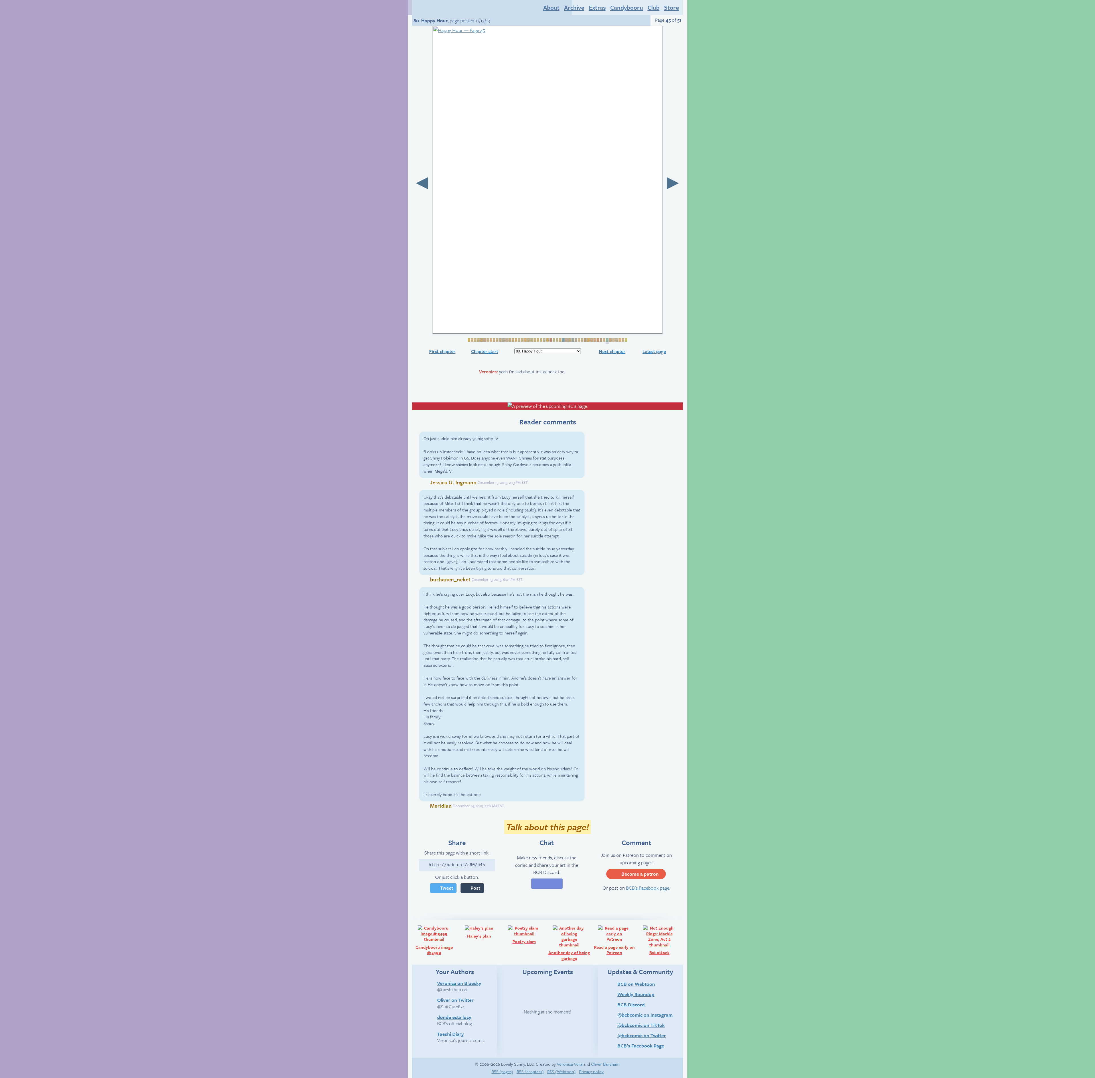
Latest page (654, 351)
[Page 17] (518, 340)
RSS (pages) (502, 1071)
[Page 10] (496, 340)
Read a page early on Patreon (615, 940)
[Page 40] (591, 340)
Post (475, 887)
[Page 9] (493, 340)
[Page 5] (481, 340)
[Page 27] (550, 340)
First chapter (442, 351)
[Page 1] (468, 340)
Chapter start (484, 351)
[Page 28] (553, 340)
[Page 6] (484, 340)
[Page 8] (490, 340)
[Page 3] (474, 340)
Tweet (446, 887)
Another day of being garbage (569, 942)
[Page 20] (528, 340)
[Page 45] (607, 341)
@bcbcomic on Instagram (645, 1014)
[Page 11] (500, 340)
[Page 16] (515, 340)
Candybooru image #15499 (435, 940)
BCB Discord (631, 1004)
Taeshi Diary (450, 1033)
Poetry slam (529, 934)
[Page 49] (619, 340)
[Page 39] (588, 340)
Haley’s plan (484, 931)
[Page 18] (522, 340)
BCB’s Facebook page (647, 887)
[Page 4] (478, 340)
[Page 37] (581, 340)
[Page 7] (487, 340)
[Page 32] (566, 340)
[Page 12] (503, 340)
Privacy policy (591, 1071)
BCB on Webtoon (636, 984)
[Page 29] (556, 340)
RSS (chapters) (530, 1071)
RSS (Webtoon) (561, 1071)
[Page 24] (540, 340)
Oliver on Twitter (455, 999)
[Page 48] (616, 340)
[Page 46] (610, 340)
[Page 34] (572, 340)
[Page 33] (569, 340)
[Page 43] (600, 340)
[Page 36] (578, 340)
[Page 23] (537, 340)
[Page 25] (544, 340)
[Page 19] (525, 340)
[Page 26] (547, 340)
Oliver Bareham (605, 1064)
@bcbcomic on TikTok (641, 1025)
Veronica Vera (569, 1064)
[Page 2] (471, 340)
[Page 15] (512, 340)
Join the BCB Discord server (547, 883)
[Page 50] (622, 340)
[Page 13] (506, 340)
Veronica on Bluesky (459, 983)
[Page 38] (585, 340)
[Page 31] (563, 340)
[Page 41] (594, 340)
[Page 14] (509, 340)
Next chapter (612, 351)
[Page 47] (613, 340)
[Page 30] (559, 340)
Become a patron (640, 873)
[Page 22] (534, 340)
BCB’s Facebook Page (640, 1045)
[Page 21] (531, 340)
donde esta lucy (454, 1016)
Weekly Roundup (635, 994)
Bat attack (665, 940)
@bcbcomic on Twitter (641, 1035)
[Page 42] (597, 340)
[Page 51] (625, 340)
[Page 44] (603, 340)
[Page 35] (575, 340)
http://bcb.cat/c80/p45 (457, 864)
